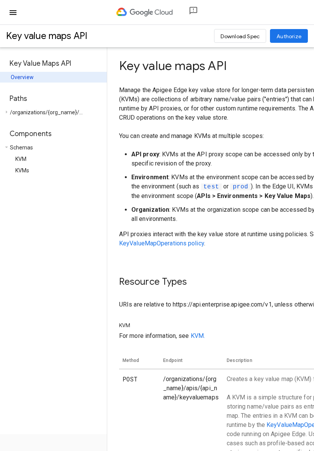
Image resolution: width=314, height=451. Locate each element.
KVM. (198, 335)
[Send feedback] (187, 12)
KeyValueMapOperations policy (161, 243)
